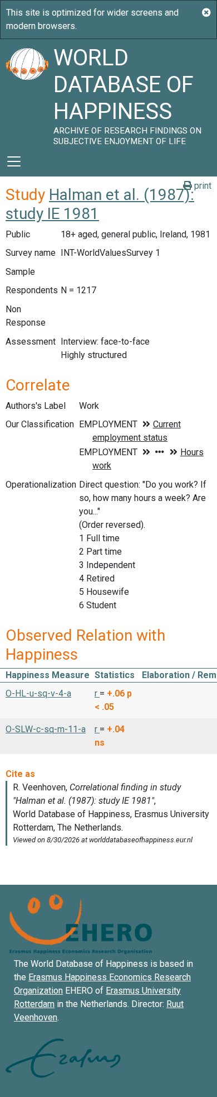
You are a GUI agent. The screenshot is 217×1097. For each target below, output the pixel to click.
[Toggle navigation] (14, 161)
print (201, 185)
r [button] (97, 693)
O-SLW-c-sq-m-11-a (46, 729)
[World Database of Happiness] (26, 92)
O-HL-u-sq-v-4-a (38, 693)
